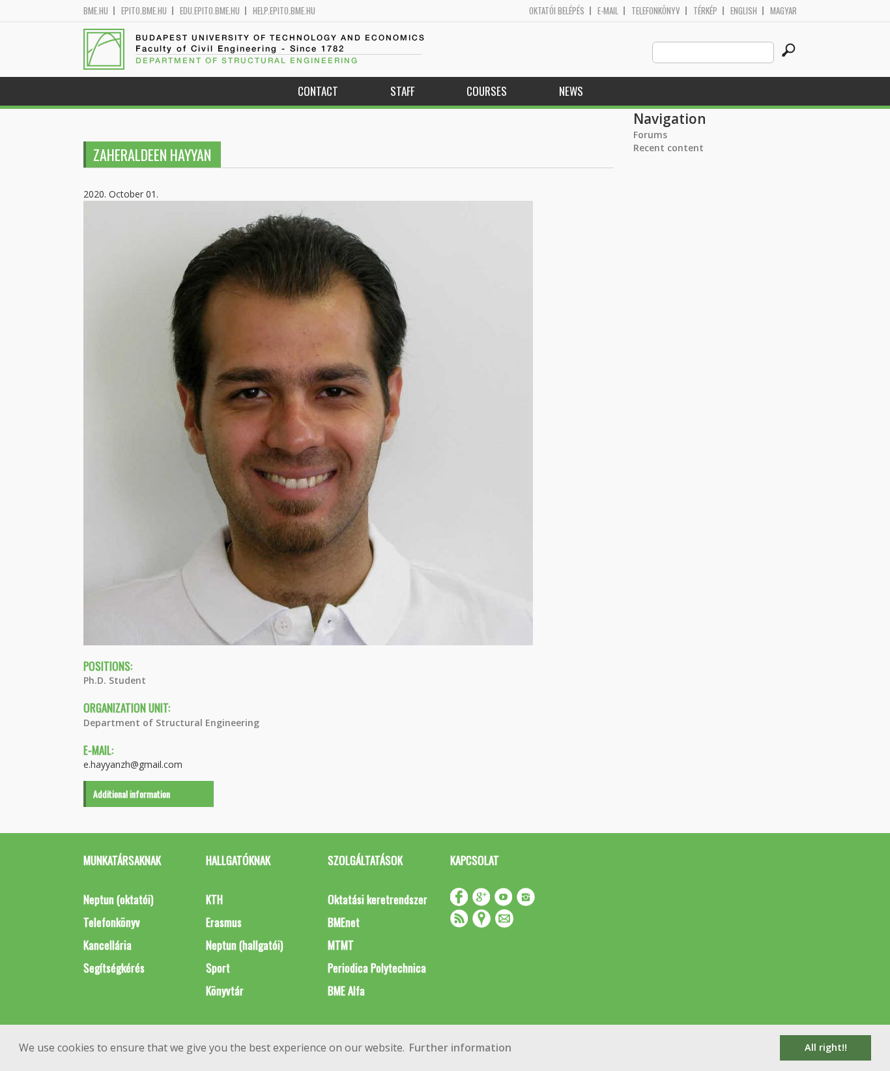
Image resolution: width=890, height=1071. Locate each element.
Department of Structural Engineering (171, 722)
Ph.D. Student (114, 680)
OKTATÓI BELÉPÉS (556, 11)
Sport (218, 968)
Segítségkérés (114, 968)
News (571, 91)
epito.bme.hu (144, 11)
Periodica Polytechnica (377, 968)
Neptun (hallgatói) (244, 945)
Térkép (705, 11)
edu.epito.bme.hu (210, 11)
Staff (402, 91)
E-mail (607, 11)
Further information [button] (460, 1047)
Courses (487, 91)
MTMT (341, 945)
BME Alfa (346, 990)
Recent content (668, 147)
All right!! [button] (826, 1047)
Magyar (783, 11)
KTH (214, 899)
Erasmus (224, 922)
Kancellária (107, 945)
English (743, 11)
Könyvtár (225, 990)
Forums (650, 134)
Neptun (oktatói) (118, 899)
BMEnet (344, 922)
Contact (318, 91)
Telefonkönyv (655, 11)
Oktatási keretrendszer (377, 899)
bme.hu (95, 11)
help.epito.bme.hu (284, 11)
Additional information (131, 793)
